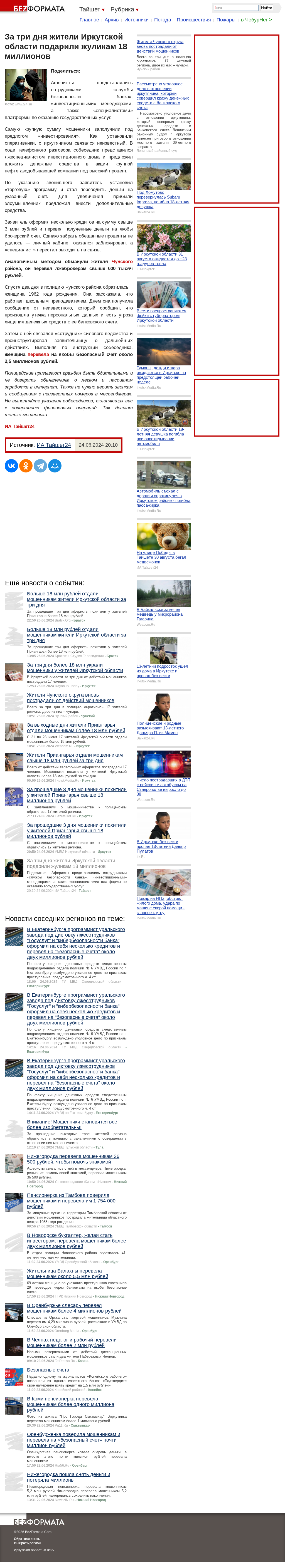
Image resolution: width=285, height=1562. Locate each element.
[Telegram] (40, 465)
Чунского (122, 261)
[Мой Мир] (55, 465)
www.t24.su (23, 104)
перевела (38, 354)
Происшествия (194, 20)
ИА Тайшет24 (20, 426)
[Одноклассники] (26, 465)
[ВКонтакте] (11, 465)
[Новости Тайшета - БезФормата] (33, 7)
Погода (162, 20)
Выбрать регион (27, 1543)
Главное (89, 20)
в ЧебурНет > (256, 20)
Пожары (226, 20)
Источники (136, 20)
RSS (50, 1550)
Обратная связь (27, 1539)
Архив (112, 20)
